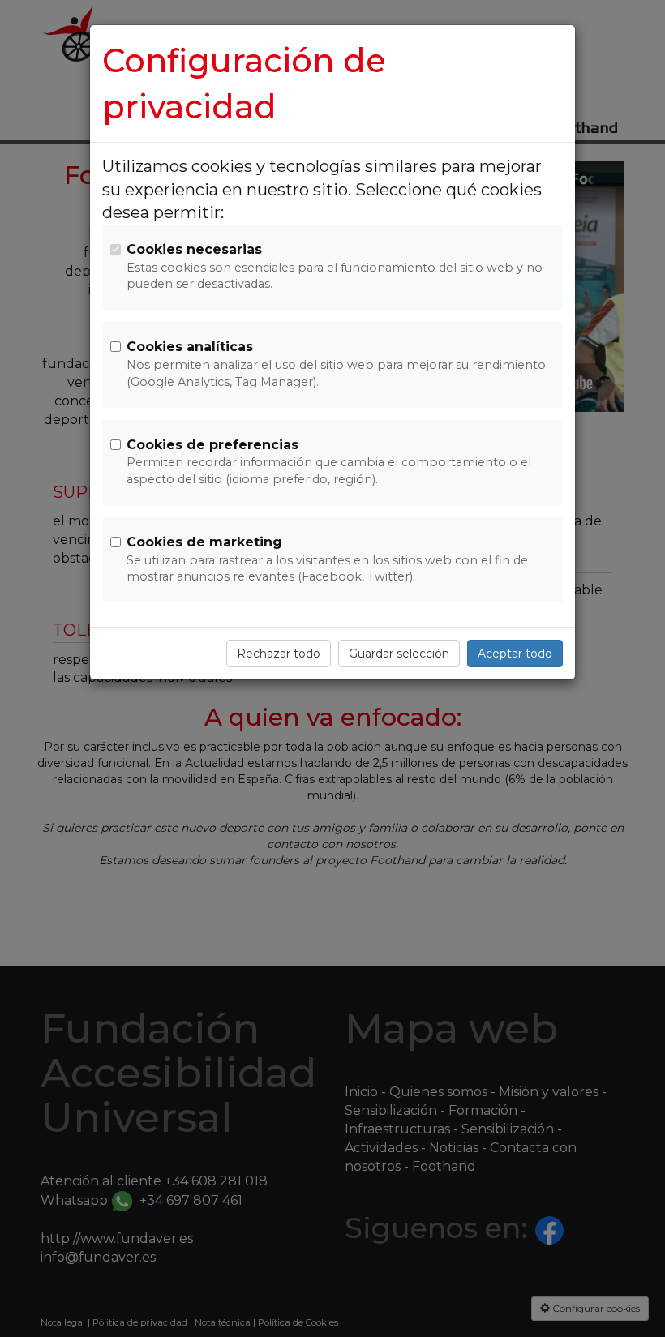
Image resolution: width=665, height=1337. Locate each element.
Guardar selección (399, 653)
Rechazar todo (278, 653)
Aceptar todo (515, 653)
